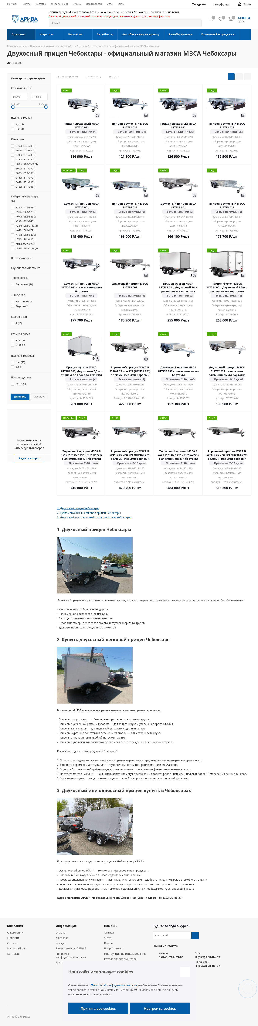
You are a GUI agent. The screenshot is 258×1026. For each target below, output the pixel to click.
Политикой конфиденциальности (114, 985)
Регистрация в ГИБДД (71, 948)
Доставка (62, 938)
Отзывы (12, 943)
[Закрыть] (185, 972)
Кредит (61, 943)
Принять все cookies (98, 1008)
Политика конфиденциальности (71, 955)
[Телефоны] (231, 4)
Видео (108, 943)
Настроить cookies (160, 1008)
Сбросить (39, 396)
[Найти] (197, 23)
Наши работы (16, 948)
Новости (13, 938)
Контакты (13, 953)
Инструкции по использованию (125, 953)
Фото (107, 938)
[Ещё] (245, 34)
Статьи (109, 932)
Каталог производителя (120, 959)
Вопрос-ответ (113, 948)
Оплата (61, 932)
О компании (15, 932)
